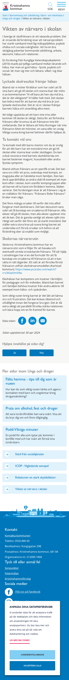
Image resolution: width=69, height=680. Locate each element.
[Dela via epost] (43, 321)
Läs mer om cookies (20, 640)
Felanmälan (12, 573)
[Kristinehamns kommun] (16, 6)
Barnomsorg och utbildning (24, 15)
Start (5, 15)
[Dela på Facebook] (22, 321)
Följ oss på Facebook (27, 592)
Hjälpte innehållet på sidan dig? (23, 344)
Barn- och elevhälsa (51, 15)
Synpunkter (12, 568)
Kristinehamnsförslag (18, 578)
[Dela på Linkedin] (32, 321)
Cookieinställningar (32, 655)
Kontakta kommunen (17, 535)
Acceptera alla (32, 666)
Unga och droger (11, 18)
